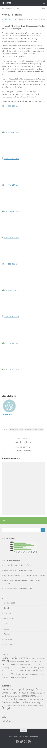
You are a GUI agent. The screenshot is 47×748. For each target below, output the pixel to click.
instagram (35, 662)
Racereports (28, 695)
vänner (41, 705)
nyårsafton (28, 429)
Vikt (22, 705)
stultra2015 (20, 671)
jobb (40, 661)
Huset (6, 624)
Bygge (34, 658)
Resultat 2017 (9, 619)
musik (33, 665)
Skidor (25, 699)
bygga (30, 658)
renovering (39, 696)
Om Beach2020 (9, 603)
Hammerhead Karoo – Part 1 (20, 565)
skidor (35, 429)
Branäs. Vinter (14, 429)
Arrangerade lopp (11, 689)
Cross (42, 658)
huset (28, 661)
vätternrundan (7, 677)
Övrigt (6, 708)
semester (29, 667)
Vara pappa (12, 705)
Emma (15, 661)
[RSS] (29, 741)
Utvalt (4, 705)
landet (6, 664)
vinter (38, 674)
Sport (30, 699)
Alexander (7, 581)
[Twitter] (21, 741)
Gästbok (7, 634)
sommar (7, 671)
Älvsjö (16, 677)
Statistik (6, 608)
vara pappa (30, 674)
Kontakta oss (8, 645)
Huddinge (21, 661)
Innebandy (38, 693)
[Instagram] (25, 741)
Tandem (27, 670)
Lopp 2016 (7, 613)
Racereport (17, 668)
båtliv (38, 658)
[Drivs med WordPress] (16, 736)
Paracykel (38, 665)
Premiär (12, 668)
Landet (6, 629)
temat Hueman (33, 736)
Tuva (11, 674)
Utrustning (35, 702)
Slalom (41, 429)
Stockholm (14, 671)
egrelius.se (6, 2)
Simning (20, 699)
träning (5, 674)
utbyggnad (20, 674)
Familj (10, 8)
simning (36, 668)
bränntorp (23, 658)
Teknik (5, 702)
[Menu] (44, 3)
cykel (5, 661)
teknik (35, 670)
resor (16, 8)
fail (18, 661)
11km (3, 658)
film (16, 693)
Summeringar (38, 699)
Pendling (5, 667)
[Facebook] (17, 741)
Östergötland (22, 677)
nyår (21, 429)
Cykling (39, 689)
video (18, 705)
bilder (4, 8)
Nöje (20, 696)
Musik (17, 696)
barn (8, 657)
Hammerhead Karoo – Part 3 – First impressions (27, 576)
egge (5, 565)
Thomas (7, 19)
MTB (29, 665)
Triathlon (41, 671)
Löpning (11, 696)
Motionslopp (22, 665)
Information (8, 639)
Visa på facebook (28, 705)
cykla (11, 661)
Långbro (13, 665)
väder (42, 674)
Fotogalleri (23, 692)
